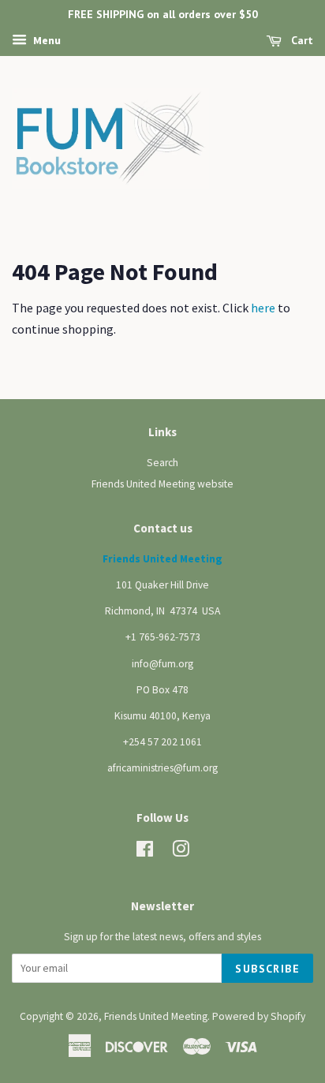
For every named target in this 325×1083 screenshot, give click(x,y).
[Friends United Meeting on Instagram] (180, 852)
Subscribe (267, 969)
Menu (46, 40)
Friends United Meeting (155, 1016)
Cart (300, 40)
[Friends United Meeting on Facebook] (145, 852)
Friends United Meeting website (162, 484)
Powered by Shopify (258, 1016)
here (263, 308)
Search (162, 462)
